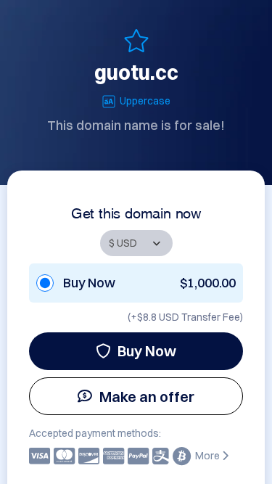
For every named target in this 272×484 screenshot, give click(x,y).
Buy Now (147, 351)
